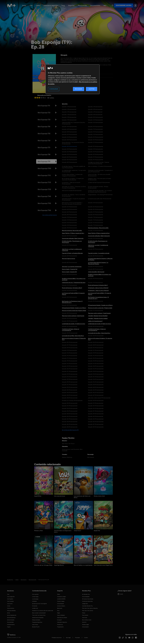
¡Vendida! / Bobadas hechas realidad (98, 318)
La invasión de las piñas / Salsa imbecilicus (99, 333)
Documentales (95, 5)
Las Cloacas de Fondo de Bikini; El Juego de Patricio (73, 293)
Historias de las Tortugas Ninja (43, 565)
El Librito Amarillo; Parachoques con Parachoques (97, 241)
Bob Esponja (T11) (44, 175)
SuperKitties (37, 496)
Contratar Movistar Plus (87, 606)
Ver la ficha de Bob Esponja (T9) (70, 430)
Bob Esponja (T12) (44, 182)
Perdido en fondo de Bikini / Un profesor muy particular (73, 279)
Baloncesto (59, 608)
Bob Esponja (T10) (44, 168)
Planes (83, 613)
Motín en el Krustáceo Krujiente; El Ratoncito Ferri (74, 339)
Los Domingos (35, 599)
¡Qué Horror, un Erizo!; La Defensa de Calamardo (72, 249)
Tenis (63, 5)
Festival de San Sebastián (38, 617)
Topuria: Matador (61, 615)
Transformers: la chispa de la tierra (62, 531)
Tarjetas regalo (85, 624)
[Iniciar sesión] (135, 5)
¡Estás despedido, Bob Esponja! (96, 271)
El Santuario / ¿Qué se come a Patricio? (98, 290)
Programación (60, 626)
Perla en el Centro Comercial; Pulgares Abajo (74, 310)
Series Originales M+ (11, 615)
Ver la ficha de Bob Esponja (49, 215)
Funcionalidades (86, 596)
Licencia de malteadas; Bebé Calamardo (72, 238)
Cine (31, 5)
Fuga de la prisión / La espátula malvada (98, 253)
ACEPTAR (91, 89)
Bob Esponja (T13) (44, 189)
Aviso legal (68, 637)
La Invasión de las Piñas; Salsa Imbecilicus (73, 335)
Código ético (85, 603)
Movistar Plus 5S (35, 626)
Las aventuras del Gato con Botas (82, 496)
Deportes (71, 5)
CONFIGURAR (53, 89)
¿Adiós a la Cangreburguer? (95, 321)
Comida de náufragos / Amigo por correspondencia (97, 329)
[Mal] (37, 97)
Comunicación (85, 626)
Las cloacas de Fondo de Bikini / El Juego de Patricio (99, 293)
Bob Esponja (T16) (44, 210)
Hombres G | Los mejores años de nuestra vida (42, 610)
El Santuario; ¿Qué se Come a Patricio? (98, 288)
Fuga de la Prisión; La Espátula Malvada (72, 253)
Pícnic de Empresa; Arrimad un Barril (98, 285)
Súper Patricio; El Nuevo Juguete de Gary (99, 233)
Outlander (34, 601)
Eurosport (59, 619)
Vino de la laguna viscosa (68, 258)
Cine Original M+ (11, 596)
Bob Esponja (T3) (44, 120)
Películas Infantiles (11, 610)
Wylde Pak (97, 530)
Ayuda (121, 594)
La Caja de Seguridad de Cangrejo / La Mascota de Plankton (98, 263)
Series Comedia (10, 619)
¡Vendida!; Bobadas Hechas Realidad (97, 315)
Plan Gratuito (82, 5)
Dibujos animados (36, 619)
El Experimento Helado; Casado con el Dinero (74, 308)
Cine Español (10, 599)
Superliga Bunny (59, 565)
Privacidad (77, 637)
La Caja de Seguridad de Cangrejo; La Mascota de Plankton (100, 259)
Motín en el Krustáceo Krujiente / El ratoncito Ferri (100, 339)
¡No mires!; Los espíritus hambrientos (72, 266)
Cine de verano (10, 608)
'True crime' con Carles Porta (38, 615)
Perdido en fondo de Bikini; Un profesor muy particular (99, 275)
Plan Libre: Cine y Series (87, 610)
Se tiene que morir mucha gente (39, 603)
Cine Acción (9, 603)
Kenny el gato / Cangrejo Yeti (69, 269)
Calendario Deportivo (62, 622)
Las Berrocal (35, 608)
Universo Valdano (61, 606)
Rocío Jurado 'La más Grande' (39, 613)
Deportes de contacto (62, 617)
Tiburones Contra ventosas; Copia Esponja (73, 315)
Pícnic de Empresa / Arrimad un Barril (72, 288)
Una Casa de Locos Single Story (103, 565)
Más (105, 5)
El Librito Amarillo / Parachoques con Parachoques (72, 241)
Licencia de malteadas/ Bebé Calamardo (99, 235)
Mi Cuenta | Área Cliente (87, 599)
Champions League (61, 596)
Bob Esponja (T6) (44, 141)
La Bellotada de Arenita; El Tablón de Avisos (99, 323)
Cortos (8, 606)
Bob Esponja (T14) (44, 196)
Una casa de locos (59, 496)
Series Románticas (11, 617)
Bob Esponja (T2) (44, 113)
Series (24, 5)
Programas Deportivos (37, 622)
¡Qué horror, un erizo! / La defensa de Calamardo (98, 245)
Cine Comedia (10, 601)
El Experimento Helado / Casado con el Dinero (100, 305)
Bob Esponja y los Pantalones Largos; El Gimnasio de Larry (72, 302)
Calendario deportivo (51, 5)
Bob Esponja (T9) (44, 161)
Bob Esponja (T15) (44, 203)
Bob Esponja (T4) (44, 127)
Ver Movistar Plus (86, 594)
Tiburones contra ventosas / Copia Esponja (99, 313)
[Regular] (39, 97)
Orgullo (8, 626)
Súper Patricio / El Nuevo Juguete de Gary (73, 233)
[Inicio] (11, 5)
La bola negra (35, 596)
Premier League (60, 601)
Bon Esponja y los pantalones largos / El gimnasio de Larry (98, 297)
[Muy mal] (35, 97)
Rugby (58, 613)
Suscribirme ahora (123, 5)
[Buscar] (112, 5)
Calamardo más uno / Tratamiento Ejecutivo (73, 282)
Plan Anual (84, 617)
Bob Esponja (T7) (44, 147)
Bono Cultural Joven (86, 619)
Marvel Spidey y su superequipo (83, 565)
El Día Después (60, 603)
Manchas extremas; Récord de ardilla (72, 230)
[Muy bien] (43, 97)
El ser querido (35, 594)
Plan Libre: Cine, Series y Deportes (90, 608)
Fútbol (38, 5)
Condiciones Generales (87, 601)
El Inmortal (34, 606)
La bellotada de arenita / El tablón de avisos (73, 323)
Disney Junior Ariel (99, 496)
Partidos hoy (60, 624)
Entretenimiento (11, 624)
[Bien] (41, 97)
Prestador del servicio (57, 637)
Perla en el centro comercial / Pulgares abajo (100, 308)
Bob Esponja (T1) (44, 106)
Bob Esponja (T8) (44, 154)
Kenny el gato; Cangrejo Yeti (69, 271)
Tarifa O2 (84, 622)
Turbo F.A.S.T (77, 530)
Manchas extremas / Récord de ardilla (98, 228)
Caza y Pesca (35, 624)
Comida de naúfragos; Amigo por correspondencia (70, 329)
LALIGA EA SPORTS (61, 599)
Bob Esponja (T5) (44, 134)
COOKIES (86, 637)
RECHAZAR (78, 89)
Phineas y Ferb (38, 530)
